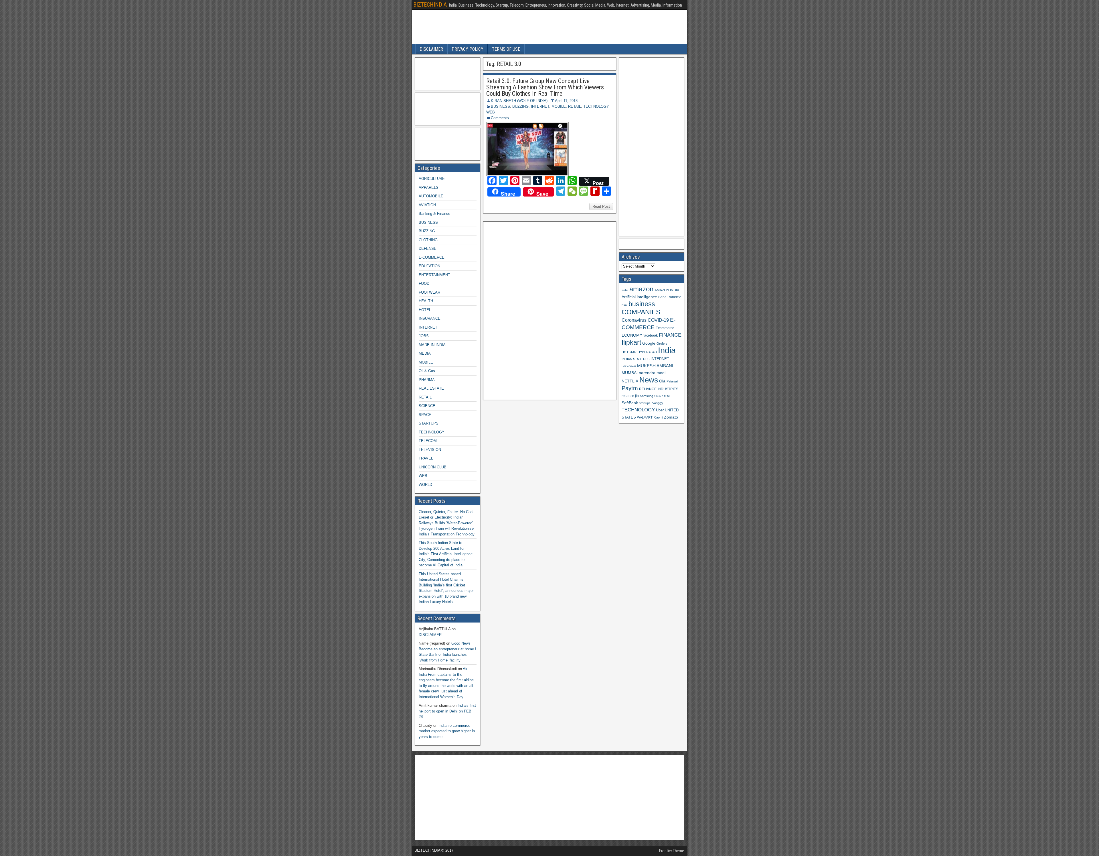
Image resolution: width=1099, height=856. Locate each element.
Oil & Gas (427, 371)
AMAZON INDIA (667, 290)
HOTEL (425, 310)
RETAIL (574, 106)
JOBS (424, 336)
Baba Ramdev (669, 297)
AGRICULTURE (432, 178)
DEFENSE (427, 248)
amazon (641, 289)
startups (645, 403)
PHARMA (427, 380)
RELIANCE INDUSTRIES (658, 389)
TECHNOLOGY (595, 106)
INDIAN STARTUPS (635, 359)
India (667, 350)
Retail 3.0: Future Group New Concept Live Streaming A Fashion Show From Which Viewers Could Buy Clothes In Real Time (545, 87)
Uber (660, 410)
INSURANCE (429, 318)
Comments (500, 118)
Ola (662, 381)
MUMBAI (630, 373)
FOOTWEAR (429, 292)
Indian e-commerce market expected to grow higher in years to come (447, 731)
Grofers (662, 343)
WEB (490, 112)
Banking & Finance (434, 213)
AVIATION (427, 205)
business (641, 304)
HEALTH (426, 301)
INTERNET (540, 106)
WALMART (645, 417)
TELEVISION (430, 449)
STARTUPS (428, 423)
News (648, 380)
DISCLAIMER (431, 49)
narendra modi (652, 373)
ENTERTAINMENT (434, 275)
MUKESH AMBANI (655, 365)
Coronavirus (634, 320)
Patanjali (672, 381)
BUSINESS (500, 106)
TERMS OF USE (506, 49)
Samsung (646, 396)
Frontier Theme (671, 850)
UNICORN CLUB (432, 467)
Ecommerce (665, 328)
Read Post (601, 206)
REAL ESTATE (431, 388)
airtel (625, 290)
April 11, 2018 (566, 101)
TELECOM (428, 441)
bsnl (624, 305)
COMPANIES (641, 312)
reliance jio (630, 396)
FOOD (424, 283)
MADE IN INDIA (432, 345)
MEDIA (425, 353)
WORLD (425, 484)
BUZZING (520, 106)
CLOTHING (428, 240)
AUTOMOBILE (431, 196)
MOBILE (559, 106)
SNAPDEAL (662, 396)
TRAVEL (426, 458)
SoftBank (630, 402)
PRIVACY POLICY (467, 49)
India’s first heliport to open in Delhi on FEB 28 (447, 711)
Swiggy (657, 403)
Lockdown (629, 366)
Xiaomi (658, 417)
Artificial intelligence (639, 297)
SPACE (425, 415)
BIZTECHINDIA (430, 4)
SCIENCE (427, 406)
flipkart (631, 342)
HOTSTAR (629, 352)
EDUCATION (429, 266)
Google (648, 343)
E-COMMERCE (431, 257)
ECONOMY (632, 335)
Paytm (630, 388)
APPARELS (428, 187)
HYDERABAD (647, 352)
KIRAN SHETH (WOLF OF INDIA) (519, 101)
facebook (650, 335)
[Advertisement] (529, 310)
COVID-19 (658, 320)
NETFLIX (630, 381)
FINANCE (670, 335)
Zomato (671, 417)
